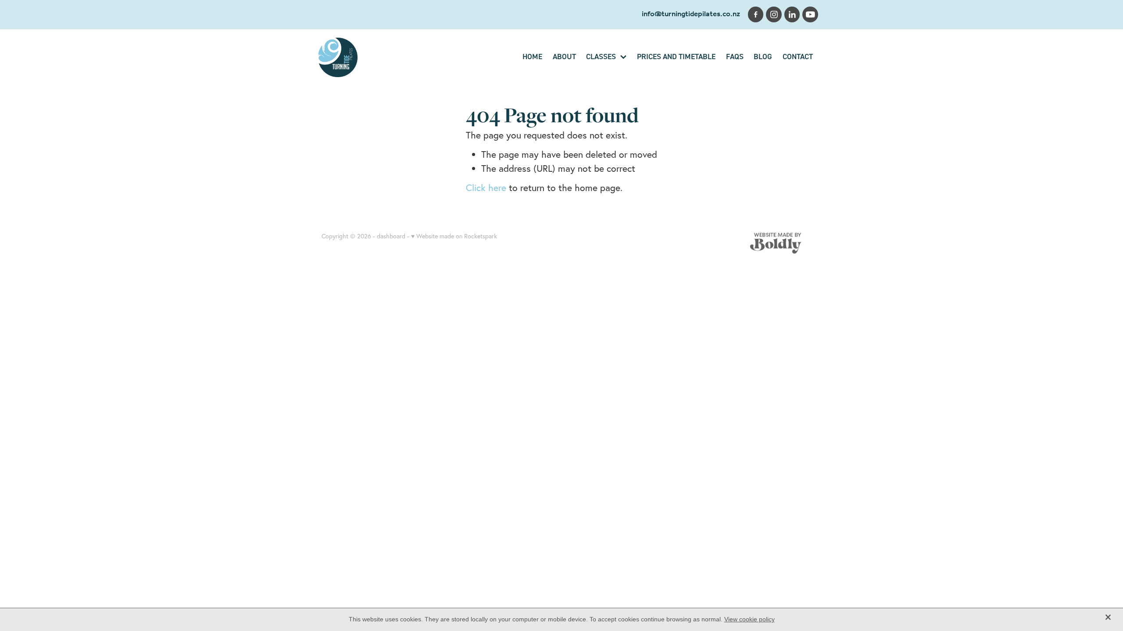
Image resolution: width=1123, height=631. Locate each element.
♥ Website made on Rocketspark (454, 236)
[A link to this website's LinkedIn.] (792, 14)
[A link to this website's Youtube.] (810, 14)
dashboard (391, 236)
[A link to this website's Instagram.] (774, 14)
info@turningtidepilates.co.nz (691, 14)
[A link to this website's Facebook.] (756, 14)
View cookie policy (749, 619)
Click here (486, 187)
